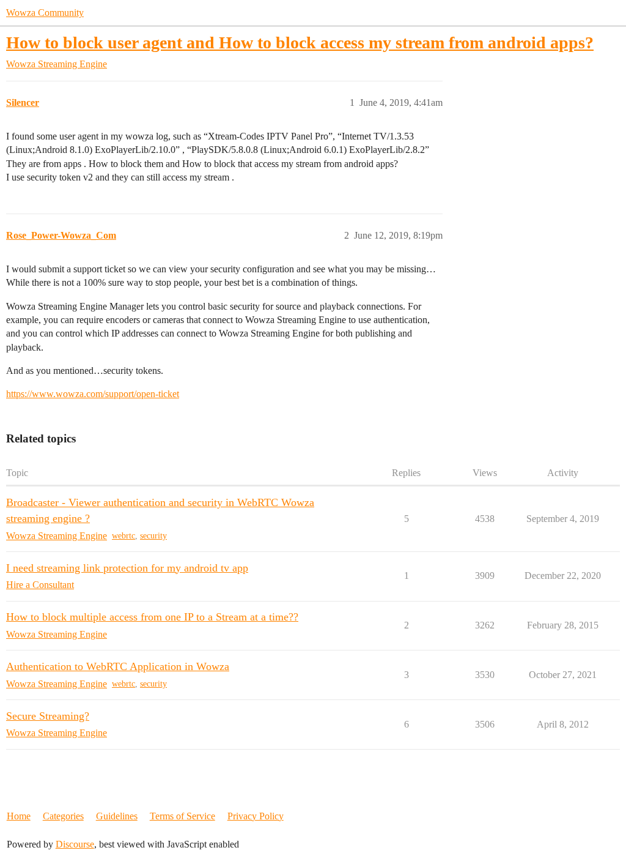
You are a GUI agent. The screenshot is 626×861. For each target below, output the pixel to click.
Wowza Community (45, 12)
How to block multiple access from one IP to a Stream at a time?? (152, 617)
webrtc (123, 535)
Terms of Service (182, 816)
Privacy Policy (255, 816)
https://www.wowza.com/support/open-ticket (92, 394)
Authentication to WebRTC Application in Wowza (117, 666)
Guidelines (117, 816)
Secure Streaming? (47, 716)
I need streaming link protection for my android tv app (127, 568)
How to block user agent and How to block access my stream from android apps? (300, 42)
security (153, 535)
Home (19, 816)
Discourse (75, 844)
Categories (63, 816)
